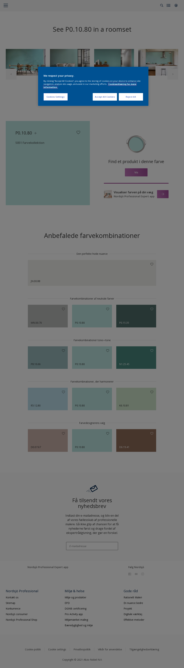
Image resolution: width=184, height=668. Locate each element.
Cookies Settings (56, 96)
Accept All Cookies (105, 96)
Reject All (131, 96)
